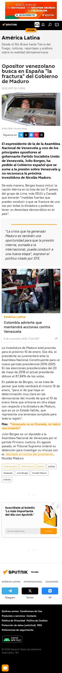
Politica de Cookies (37, 620)
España (40, 466)
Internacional (27, 466)
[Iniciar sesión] (43, 24)
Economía (52, 581)
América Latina (14, 317)
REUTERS (8, 128)
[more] (56, 338)
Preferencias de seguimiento (17, 629)
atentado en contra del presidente (29, 454)
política (51, 466)
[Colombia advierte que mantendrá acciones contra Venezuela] (31, 291)
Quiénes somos (10, 611)
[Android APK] (12, 640)
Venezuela (7, 473)
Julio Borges (22, 473)
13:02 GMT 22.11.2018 (13, 88)
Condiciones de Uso (31, 611)
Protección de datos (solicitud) (19, 625)
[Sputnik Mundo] (10, 26)
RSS (39, 625)
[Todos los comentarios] (5, 668)
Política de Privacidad (13, 620)
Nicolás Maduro (39, 473)
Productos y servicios (13, 615)
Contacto (31, 615)
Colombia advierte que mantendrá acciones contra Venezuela (27, 327)
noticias (7, 479)
